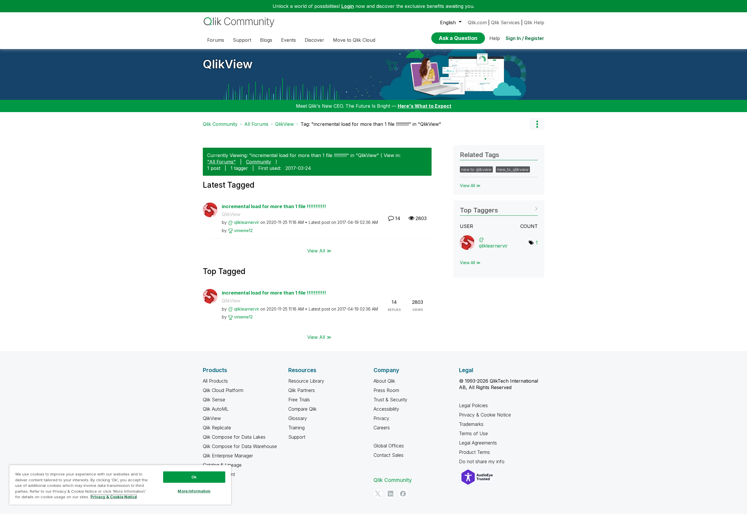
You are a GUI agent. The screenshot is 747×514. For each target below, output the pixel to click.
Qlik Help (534, 22)
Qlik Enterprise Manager (228, 456)
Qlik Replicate (217, 428)
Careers (382, 428)
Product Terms (474, 452)
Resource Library (306, 381)
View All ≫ (319, 250)
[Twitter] (378, 493)
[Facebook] (403, 493)
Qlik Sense (214, 400)
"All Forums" (221, 162)
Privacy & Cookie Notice (485, 415)
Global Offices (389, 446)
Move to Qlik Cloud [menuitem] (354, 40)
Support (296, 437)
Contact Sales (389, 455)
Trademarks (471, 424)
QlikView (228, 64)
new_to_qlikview (512, 169)
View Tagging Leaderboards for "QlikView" (499, 208)
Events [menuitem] (288, 40)
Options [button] (537, 124)
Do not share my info (482, 461)
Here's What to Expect (424, 106)
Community (258, 162)
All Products (215, 381)
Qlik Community (220, 124)
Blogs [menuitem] (266, 40)
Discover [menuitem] (314, 40)
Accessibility (386, 409)
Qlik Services (505, 22)
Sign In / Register (525, 38)
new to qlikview (476, 169)
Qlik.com (477, 22)
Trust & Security (390, 400)
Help (494, 38)
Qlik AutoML (215, 409)
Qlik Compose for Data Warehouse (240, 446)
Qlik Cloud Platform (223, 390)
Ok (194, 477)
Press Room (386, 390)
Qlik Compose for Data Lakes (234, 437)
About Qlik (384, 381)
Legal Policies (473, 405)
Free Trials (299, 400)
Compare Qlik (302, 409)
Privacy (381, 418)
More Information (194, 491)
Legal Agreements (478, 443)
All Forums (256, 124)
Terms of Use (473, 433)
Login (347, 6)
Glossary (297, 418)
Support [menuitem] (242, 40)
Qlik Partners (301, 390)
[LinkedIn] (390, 493)
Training (296, 428)
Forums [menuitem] (215, 40)
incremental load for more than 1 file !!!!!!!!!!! (274, 206)
